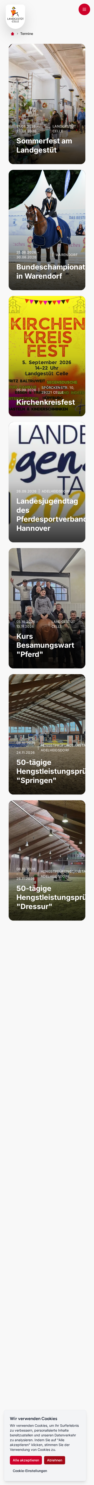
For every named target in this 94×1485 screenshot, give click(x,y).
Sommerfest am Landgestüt (44, 145)
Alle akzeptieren (26, 1460)
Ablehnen (54, 1460)
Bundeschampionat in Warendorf (50, 271)
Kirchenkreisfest (45, 402)
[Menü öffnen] (84, 9)
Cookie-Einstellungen (30, 1471)
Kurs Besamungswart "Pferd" (45, 645)
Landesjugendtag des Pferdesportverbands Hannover (54, 514)
